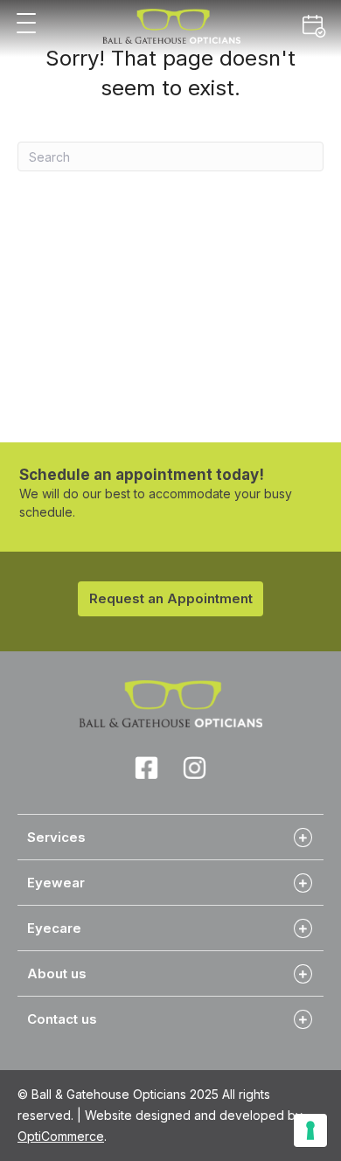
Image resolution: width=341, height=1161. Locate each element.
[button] (26, 24)
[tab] (170, 836)
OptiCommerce (60, 1136)
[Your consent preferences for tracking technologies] (310, 1130)
